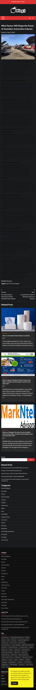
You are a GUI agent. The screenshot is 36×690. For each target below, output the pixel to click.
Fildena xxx (4, 659)
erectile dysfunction (13, 647)
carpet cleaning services (23, 639)
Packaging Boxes (12, 662)
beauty (3, 639)
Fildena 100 (17, 649)
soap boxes (21, 664)
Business (9, 281)
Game (2, 511)
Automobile (4, 491)
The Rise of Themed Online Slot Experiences (11, 470)
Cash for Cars (5, 642)
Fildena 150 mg (5, 654)
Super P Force (29, 664)
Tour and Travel (4, 540)
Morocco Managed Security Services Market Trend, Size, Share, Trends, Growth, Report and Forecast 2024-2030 (18, 434)
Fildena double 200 (23, 654)
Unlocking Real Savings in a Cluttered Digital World (12, 476)
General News (4, 514)
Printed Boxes (27, 662)
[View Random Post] (29, 18)
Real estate (3, 525)
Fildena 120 (17, 652)
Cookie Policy (25, 679)
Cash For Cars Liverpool (12, 283)
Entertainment (4, 505)
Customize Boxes (6, 644)
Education (3, 502)
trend (8, 667)
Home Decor (4, 520)
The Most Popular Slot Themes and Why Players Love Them (14, 467)
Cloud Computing (5, 496)
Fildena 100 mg (25, 649)
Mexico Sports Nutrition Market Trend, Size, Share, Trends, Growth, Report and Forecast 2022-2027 (17, 382)
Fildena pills (17, 657)
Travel (3, 667)
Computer (3, 499)
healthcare (21, 659)
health (15, 659)
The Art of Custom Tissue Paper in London (16, 336)
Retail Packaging (13, 664)
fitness (10, 659)
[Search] (32, 18)
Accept (14, 683)
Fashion (3, 508)
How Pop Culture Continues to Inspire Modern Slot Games (14, 473)
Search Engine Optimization (7, 531)
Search (3, 457)
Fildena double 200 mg (7, 657)
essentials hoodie (23, 647)
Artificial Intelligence (5, 488)
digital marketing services (27, 644)
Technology (4, 537)
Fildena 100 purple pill (7, 652)
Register (3, 678)
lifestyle (28, 659)
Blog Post (3, 681)
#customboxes (5, 637)
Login (2, 675)
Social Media (4, 534)
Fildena (10, 649)
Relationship (4, 528)
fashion (31, 647)
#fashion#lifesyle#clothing (17, 637)
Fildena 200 (14, 654)
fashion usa (4, 649)
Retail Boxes (5, 664)
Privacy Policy (4, 684)
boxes (8, 639)
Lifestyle (3, 522)
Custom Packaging (16, 644)
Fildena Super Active (27, 657)
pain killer (20, 662)
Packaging (4, 662)
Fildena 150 (24, 652)
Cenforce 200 (13, 642)
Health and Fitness (5, 517)
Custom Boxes (22, 642)
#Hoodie (27, 637)
